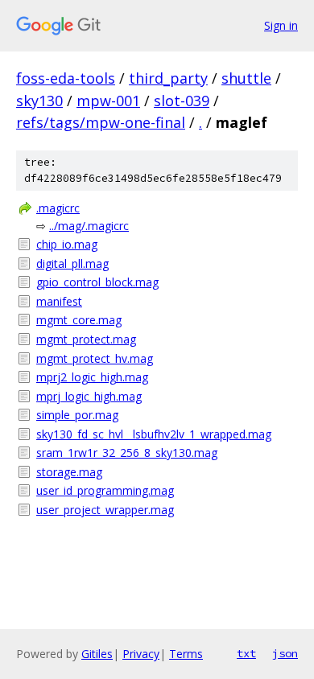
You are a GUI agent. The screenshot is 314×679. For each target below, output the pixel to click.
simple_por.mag (77, 414)
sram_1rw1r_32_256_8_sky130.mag (126, 452)
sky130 (39, 100)
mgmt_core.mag (79, 319)
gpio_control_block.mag (97, 282)
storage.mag (69, 471)
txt (246, 653)
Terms (186, 653)
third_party (168, 78)
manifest (59, 301)
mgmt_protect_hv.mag (94, 358)
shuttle (246, 78)
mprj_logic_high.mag (89, 396)
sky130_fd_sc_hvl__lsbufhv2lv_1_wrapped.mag (153, 434)
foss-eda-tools (65, 78)
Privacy (140, 653)
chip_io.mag (66, 244)
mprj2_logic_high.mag (92, 377)
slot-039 (181, 100)
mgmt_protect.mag (86, 339)
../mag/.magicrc (89, 225)
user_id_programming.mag (105, 490)
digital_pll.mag (72, 263)
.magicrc (58, 208)
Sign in (281, 25)
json (285, 653)
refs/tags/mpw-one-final (100, 122)
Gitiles (97, 653)
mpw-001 (108, 100)
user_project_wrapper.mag (105, 509)
